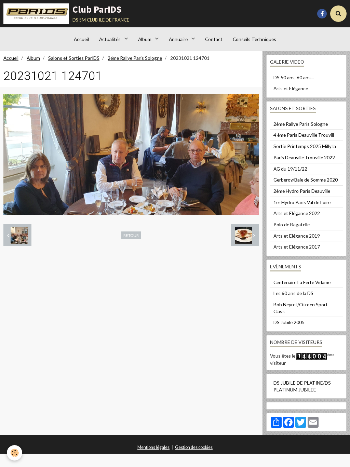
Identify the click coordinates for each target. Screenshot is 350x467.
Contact (214, 39)
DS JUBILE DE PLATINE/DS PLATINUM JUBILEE (302, 386)
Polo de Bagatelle (291, 224)
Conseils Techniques (254, 39)
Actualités (110, 39)
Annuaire (179, 39)
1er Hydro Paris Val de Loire (302, 202)
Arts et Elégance (290, 88)
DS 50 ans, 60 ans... (293, 77)
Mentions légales (153, 447)
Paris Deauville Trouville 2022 (304, 157)
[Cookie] (14, 453)
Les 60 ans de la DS (293, 293)
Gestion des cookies (194, 447)
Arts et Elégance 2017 (296, 247)
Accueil (81, 39)
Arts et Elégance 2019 (296, 236)
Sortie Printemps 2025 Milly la (304, 146)
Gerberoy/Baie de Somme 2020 (305, 180)
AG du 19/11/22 (290, 169)
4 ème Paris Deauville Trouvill (303, 135)
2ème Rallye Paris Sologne (300, 124)
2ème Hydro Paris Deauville (301, 191)
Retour (131, 235)
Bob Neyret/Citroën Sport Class (300, 308)
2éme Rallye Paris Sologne (135, 58)
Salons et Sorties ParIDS (73, 58)
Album (145, 39)
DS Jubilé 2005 (289, 322)
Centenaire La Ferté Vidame (302, 282)
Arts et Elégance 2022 (296, 213)
